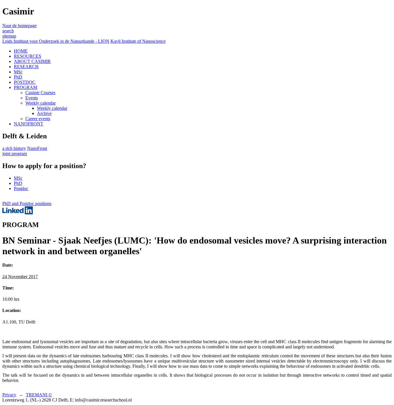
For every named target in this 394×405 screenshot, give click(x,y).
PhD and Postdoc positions (26, 203)
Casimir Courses (40, 92)
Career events (37, 118)
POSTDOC (24, 82)
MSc (18, 71)
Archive (44, 113)
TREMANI (39, 394)
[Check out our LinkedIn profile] (17, 212)
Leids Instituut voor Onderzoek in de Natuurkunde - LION (55, 41)
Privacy (9, 394)
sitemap (9, 36)
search (8, 30)
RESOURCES (27, 56)
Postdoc (21, 188)
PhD (18, 77)
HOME (21, 51)
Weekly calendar (40, 103)
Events (31, 97)
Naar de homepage (19, 25)
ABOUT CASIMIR (32, 61)
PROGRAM (25, 87)
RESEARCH (26, 66)
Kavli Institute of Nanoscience (138, 41)
